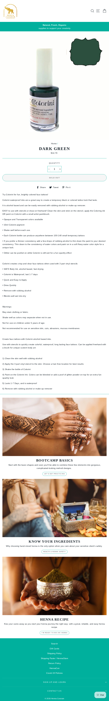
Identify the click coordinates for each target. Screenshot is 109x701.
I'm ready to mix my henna (54, 632)
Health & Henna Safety (54, 551)
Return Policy (54, 663)
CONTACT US (54, 691)
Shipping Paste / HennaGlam (54, 658)
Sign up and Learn (54, 682)
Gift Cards (54, 648)
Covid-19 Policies (54, 673)
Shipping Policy (54, 653)
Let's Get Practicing (54, 474)
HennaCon (55, 668)
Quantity (54, 163)
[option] (54, 26)
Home (54, 143)
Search (54, 644)
